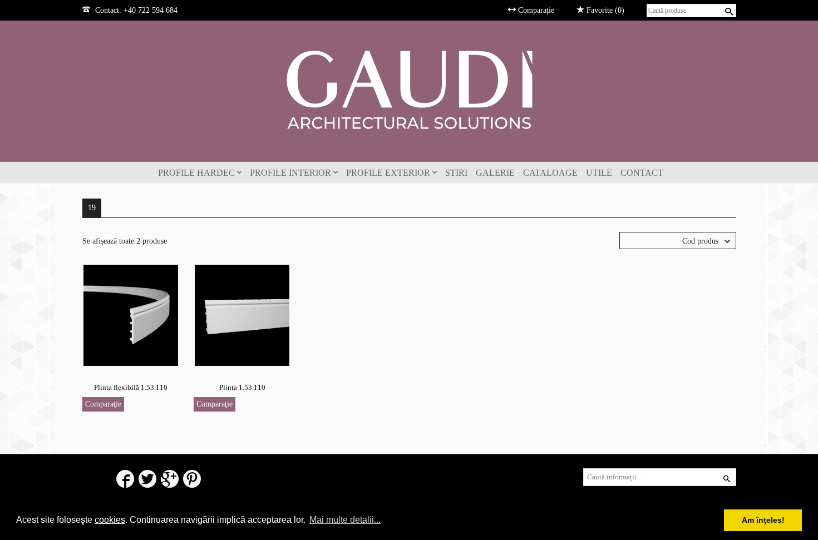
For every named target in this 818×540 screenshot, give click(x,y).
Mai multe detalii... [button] (345, 519)
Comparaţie (103, 404)
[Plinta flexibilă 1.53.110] (131, 314)
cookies (110, 519)
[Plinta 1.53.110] (242, 314)
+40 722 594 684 (151, 10)
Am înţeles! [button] (763, 520)
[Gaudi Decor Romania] (409, 89)
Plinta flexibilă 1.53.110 (130, 387)
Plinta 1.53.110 (242, 387)
